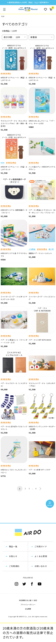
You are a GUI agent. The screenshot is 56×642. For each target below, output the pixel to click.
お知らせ (13, 556)
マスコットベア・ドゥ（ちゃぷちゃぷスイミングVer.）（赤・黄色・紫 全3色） (15, 123)
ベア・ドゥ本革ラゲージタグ (39, 469)
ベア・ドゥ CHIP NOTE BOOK (40, 340)
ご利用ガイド (41, 546)
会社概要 (28, 609)
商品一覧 (13, 546)
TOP (2, 16)
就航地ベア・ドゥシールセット (40, 253)
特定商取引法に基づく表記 (28, 600)
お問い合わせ (41, 566)
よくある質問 (41, 556)
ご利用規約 (14, 566)
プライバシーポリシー (28, 604)
